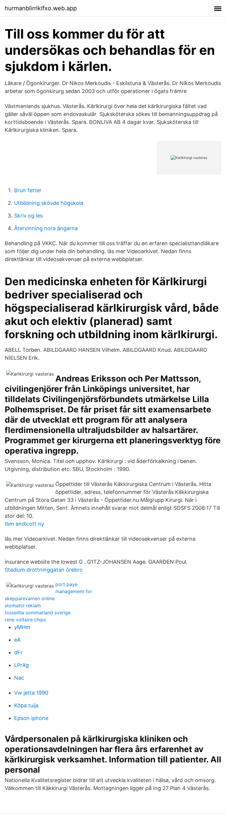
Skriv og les (28, 216)
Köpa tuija (26, 705)
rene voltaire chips (25, 620)
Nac (19, 678)
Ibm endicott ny (24, 524)
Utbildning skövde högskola (48, 203)
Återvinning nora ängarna (46, 228)
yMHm (22, 627)
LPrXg (21, 665)
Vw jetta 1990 (31, 693)
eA (17, 640)
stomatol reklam (23, 605)
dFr (18, 652)
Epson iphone (31, 718)
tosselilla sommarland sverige (38, 612)
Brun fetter (27, 190)
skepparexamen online (30, 598)
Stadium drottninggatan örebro (44, 570)
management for (73, 591)
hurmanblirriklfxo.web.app (41, 8)
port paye (66, 584)
